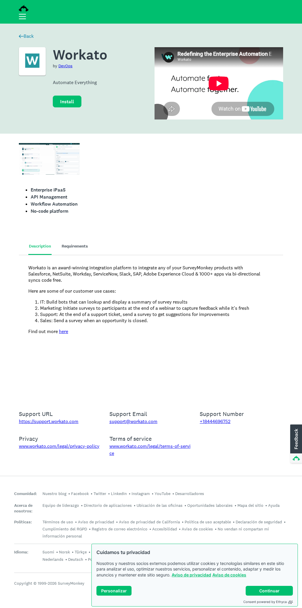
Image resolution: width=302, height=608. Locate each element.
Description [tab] (40, 246)
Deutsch (75, 559)
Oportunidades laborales (210, 505)
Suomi (48, 552)
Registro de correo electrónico (119, 529)
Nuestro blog (54, 493)
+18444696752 (215, 421)
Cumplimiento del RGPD (64, 529)
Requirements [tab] (75, 246)
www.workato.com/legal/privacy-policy (59, 446)
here (63, 331)
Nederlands (52, 559)
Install (67, 102)
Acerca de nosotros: (23, 508)
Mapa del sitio (250, 505)
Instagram (141, 493)
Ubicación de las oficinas (160, 505)
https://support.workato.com (48, 421)
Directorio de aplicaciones (108, 505)
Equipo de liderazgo (60, 505)
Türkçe (81, 552)
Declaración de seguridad (259, 522)
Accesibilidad (164, 529)
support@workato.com (133, 421)
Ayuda (274, 505)
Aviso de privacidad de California (149, 522)
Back (29, 36)
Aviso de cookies (229, 574)
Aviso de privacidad (191, 574)
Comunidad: (25, 493)
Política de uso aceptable (208, 522)
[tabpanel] (151, 329)
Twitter (99, 493)
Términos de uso (57, 522)
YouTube (162, 493)
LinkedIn (119, 493)
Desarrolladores (189, 493)
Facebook (80, 493)
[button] (295, 444)
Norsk (64, 552)
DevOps (65, 65)
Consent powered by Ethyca (265, 602)
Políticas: (23, 522)
